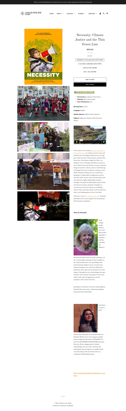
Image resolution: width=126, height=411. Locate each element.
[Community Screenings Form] (84, 93)
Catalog (70, 13)
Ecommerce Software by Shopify (63, 405)
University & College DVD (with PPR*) (90, 60)
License (90, 56)
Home (51, 13)
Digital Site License (90, 68)
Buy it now (90, 84)
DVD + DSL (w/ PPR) (89, 71)
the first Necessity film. (92, 196)
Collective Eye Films (65, 403)
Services (92, 13)
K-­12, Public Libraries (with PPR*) (89, 64)
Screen (81, 13)
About (59, 13)
